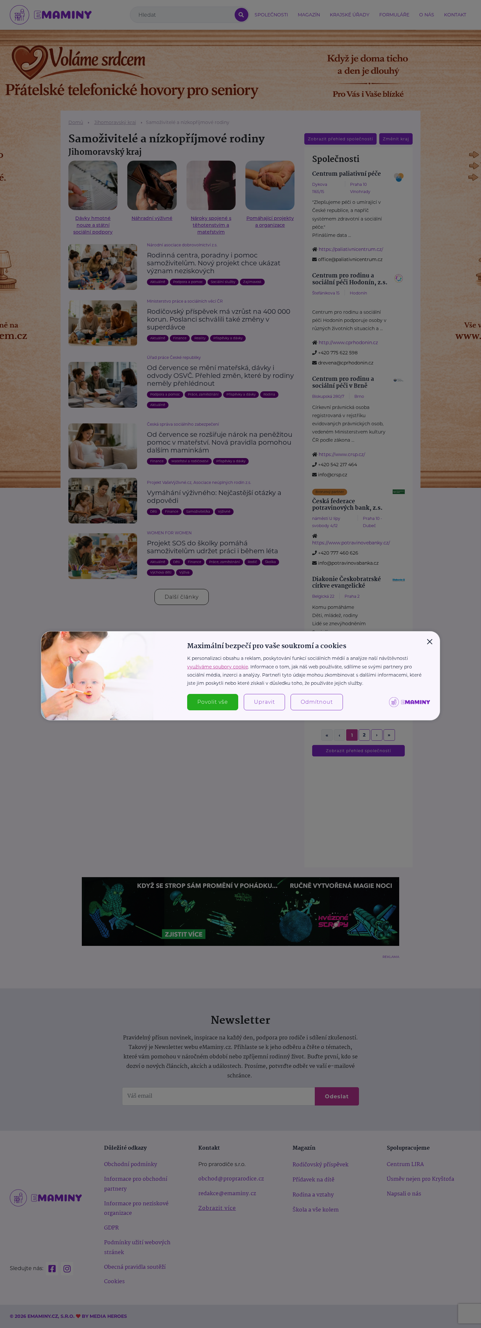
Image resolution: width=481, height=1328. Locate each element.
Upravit (264, 702)
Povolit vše (212, 702)
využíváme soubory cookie (217, 667)
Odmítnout (317, 702)
